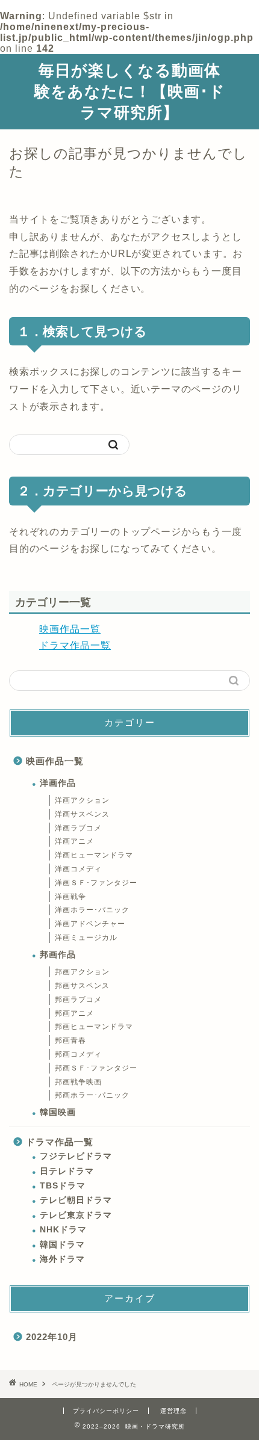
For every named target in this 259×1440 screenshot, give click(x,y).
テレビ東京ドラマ (76, 1215)
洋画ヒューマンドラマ (94, 855)
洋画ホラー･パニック (92, 910)
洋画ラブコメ (78, 828)
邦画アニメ (74, 1013)
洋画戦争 (70, 896)
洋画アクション (82, 800)
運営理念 (173, 1411)
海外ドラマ (62, 1259)
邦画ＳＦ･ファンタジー (96, 1068)
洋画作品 (58, 783)
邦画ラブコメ (78, 999)
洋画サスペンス (82, 814)
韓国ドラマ (62, 1244)
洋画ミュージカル (86, 937)
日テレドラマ (67, 1171)
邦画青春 (70, 1040)
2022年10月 (52, 1337)
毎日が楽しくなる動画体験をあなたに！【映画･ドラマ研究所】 (129, 91)
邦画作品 (58, 954)
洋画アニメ (74, 841)
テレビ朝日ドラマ (76, 1200)
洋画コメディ (78, 869)
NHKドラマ (63, 1229)
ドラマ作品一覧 (75, 645)
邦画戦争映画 (78, 1082)
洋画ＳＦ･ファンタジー (96, 883)
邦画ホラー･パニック (92, 1095)
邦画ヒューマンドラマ (94, 1026)
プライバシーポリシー (106, 1411)
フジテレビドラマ (76, 1156)
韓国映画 (58, 1112)
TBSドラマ (63, 1185)
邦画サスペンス (82, 985)
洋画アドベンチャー (90, 923)
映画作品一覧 (70, 629)
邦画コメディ (78, 1054)
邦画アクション (82, 972)
